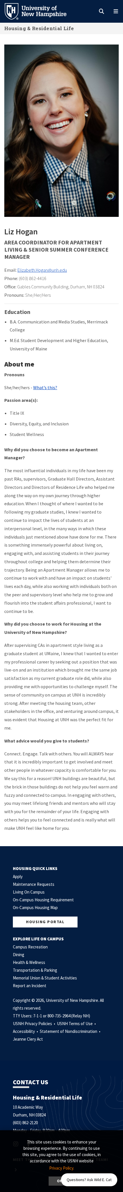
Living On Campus (29, 892)
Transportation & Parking (35, 970)
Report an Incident (29, 985)
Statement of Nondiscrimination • (70, 1031)
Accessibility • (26, 1031)
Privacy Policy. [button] (61, 1168)
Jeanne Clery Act (28, 1039)
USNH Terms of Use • (77, 1023)
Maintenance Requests (33, 884)
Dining (18, 954)
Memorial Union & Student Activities (45, 978)
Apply (18, 876)
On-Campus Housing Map (35, 907)
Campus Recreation (30, 947)
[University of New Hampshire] (40, 11)
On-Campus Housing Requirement (43, 899)
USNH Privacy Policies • (34, 1023)
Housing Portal (45, 921)
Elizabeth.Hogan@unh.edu (42, 270)
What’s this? (45, 387)
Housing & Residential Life (39, 28)
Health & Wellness (29, 962)
